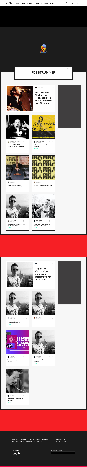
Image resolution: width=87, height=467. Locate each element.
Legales (22, 441)
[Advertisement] (43, 16)
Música (17, 3)
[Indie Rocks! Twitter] (64, 3)
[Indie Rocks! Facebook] (62, 3)
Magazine (31, 3)
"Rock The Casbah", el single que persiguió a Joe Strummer (43, 274)
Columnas (52, 3)
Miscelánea (39, 3)
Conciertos (31, 439)
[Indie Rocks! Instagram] (66, 3)
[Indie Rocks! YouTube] (68, 3)
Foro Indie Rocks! (30, 441)
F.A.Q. (45, 441)
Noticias (37, 106)
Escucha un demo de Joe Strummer (43, 321)
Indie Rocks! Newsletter (56, 450)
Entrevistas (23, 439)
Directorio (15, 441)
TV (27, 3)
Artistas (38, 439)
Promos (46, 3)
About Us (39, 441)
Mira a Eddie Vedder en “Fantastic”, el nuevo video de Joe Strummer (43, 98)
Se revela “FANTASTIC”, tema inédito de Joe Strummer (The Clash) (16, 146)
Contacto (45, 439)
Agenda (23, 3)
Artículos (36, 148)
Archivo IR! (15, 439)
